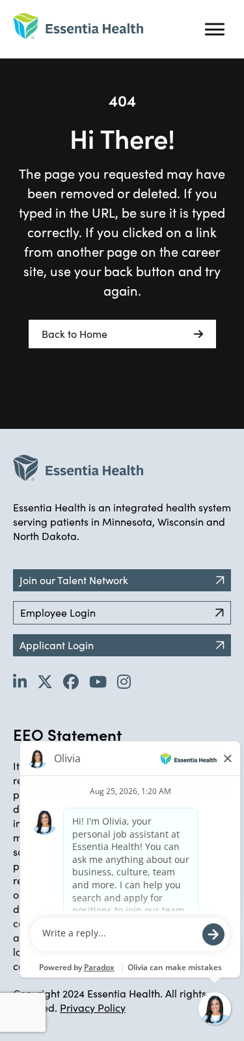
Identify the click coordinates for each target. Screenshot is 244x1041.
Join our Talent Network (74, 580)
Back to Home (74, 334)
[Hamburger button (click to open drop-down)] (214, 29)
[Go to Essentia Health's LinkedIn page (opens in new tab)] (20, 681)
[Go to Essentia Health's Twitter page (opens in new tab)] (45, 681)
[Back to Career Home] (78, 26)
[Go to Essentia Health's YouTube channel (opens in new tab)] (98, 681)
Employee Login (58, 612)
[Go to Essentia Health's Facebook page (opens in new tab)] (71, 681)
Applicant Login (57, 645)
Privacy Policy (93, 1007)
